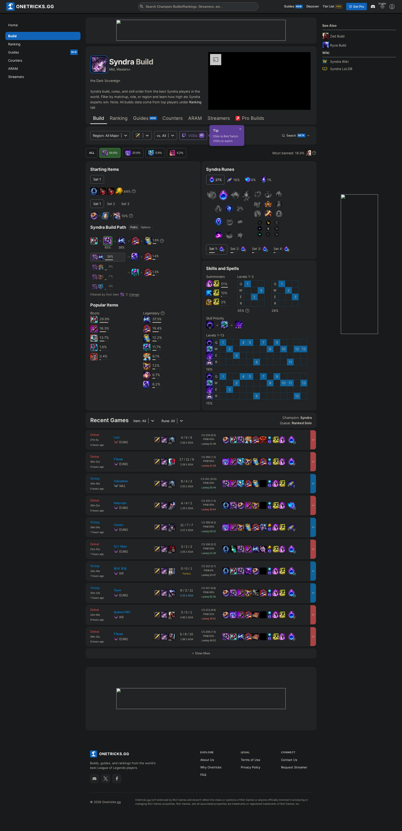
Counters (172, 118)
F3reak (118, 459)
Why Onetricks (210, 767)
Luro (117, 437)
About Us (207, 760)
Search (295, 135)
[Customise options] (392, 6)
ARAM (195, 118)
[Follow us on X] (105, 778)
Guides (144, 118)
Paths (133, 227)
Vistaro (118, 525)
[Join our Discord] (94, 778)
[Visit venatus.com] (301, 102)
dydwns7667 (122, 612)
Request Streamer (294, 767)
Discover (312, 6)
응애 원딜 (120, 568)
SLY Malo (120, 546)
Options (146, 227)
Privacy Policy (250, 767)
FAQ (203, 775)
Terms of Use (250, 760)
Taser (117, 590)
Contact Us (289, 760)
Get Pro (358, 6)
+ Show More (201, 653)
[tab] (98, 118)
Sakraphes (121, 481)
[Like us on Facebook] (116, 778)
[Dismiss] (240, 129)
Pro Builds (253, 118)
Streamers (219, 118)
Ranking (195, 102)
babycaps (120, 503)
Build (98, 118)
